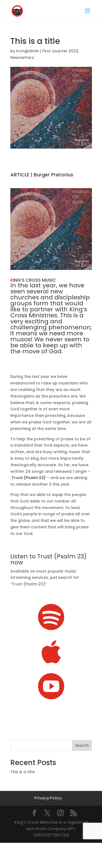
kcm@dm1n (27, 51)
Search (82, 745)
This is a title (22, 772)
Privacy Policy (48, 798)
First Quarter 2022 (60, 51)
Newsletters (22, 57)
